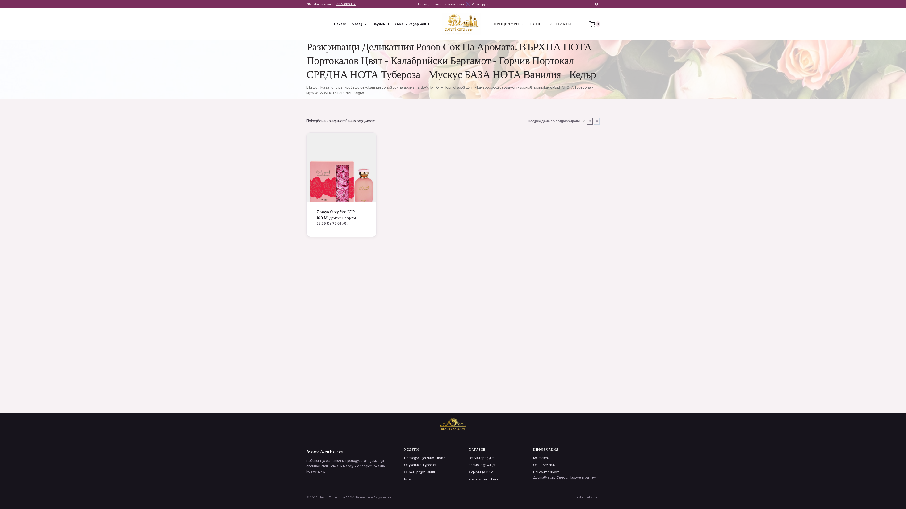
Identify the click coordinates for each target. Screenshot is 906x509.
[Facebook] (596, 4)
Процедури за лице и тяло (424, 458)
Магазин (359, 24)
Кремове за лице (482, 465)
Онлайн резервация (419, 472)
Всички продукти (482, 458)
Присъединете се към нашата (440, 4)
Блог (535, 23)
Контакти (560, 23)
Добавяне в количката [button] (339, 231)
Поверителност (546, 472)
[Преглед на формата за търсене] (311, 24)
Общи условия (544, 465)
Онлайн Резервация (412, 24)
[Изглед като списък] (597, 121)
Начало (340, 24)
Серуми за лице (481, 472)
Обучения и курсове (420, 465)
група (480, 4)
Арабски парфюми (483, 479)
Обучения (381, 24)
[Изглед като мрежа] (590, 121)
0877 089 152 (346, 4)
